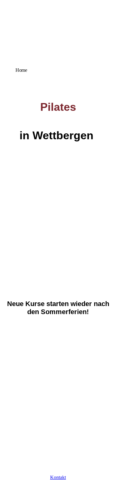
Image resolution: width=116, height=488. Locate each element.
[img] (58, 44)
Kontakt (58, 477)
